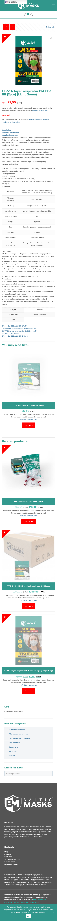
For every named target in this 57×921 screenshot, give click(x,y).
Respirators (13, 751)
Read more (29, 425)
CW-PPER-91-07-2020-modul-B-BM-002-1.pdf (19, 328)
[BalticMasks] (28, 5)
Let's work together (11, 864)
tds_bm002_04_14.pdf (10, 333)
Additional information (10, 133)
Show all (50, 27)
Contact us (8, 857)
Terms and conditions (12, 859)
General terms (9, 862)
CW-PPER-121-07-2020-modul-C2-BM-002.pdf (19, 331)
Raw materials (14, 747)
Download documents (10, 135)
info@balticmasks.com (28, 419)
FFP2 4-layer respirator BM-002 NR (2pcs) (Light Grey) (28, 671)
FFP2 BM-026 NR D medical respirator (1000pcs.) (28, 586)
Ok (28, 916)
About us (7, 854)
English (12, 2)
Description (6, 130)
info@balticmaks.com (39, 110)
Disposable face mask (17, 730)
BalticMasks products (37, 120)
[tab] (28, 130)
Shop (6, 852)
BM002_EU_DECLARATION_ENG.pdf (15, 336)
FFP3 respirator (14, 743)
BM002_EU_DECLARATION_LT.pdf (14, 326)
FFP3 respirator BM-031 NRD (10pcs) (29, 405)
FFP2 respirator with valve (18, 734)
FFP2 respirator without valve (19, 738)
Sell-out (12, 756)
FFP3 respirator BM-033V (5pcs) (28, 501)
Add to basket (28, 521)
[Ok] (53, 912)
